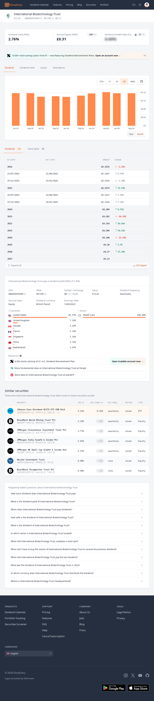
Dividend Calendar (39, 4)
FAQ (44, 624)
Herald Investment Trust (31, 459)
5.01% (81, 441)
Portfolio (104, 4)
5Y (124, 81)
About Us (84, 612)
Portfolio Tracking (15, 618)
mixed (128, 411)
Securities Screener (16, 624)
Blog (82, 624)
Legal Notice (124, 612)
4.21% (81, 411)
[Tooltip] (20, 356)
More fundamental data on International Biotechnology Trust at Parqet (50, 368)
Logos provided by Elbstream (19, 678)
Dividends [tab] (12, 148)
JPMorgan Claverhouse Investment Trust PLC (41, 429)
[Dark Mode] (140, 5)
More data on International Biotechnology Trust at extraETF (44, 374)
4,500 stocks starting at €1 (45, 361)
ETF (140, 411)
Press (82, 630)
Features (57, 4)
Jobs (81, 618)
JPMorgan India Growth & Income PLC (37, 439)
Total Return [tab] (59, 67)
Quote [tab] (43, 67)
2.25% (81, 421)
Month (140, 134)
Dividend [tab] (9, 67)
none (110, 460)
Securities (91, 4)
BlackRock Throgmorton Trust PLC (35, 469)
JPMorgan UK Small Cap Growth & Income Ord (41, 449)
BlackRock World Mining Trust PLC (36, 419)
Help (44, 630)
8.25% (100, 411)
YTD (101, 81)
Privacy (121, 618)
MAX (133, 81)
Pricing (69, 4)
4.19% (81, 451)
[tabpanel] (77, 108)
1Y (109, 81)
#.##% (110, 38)
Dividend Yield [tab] (27, 67)
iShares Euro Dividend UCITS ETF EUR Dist (41, 409)
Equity (141, 421)
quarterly (113, 411)
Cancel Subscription (53, 636)
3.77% (81, 431)
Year (131, 134)
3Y (117, 81)
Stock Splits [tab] (36, 148)
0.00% (81, 460)
